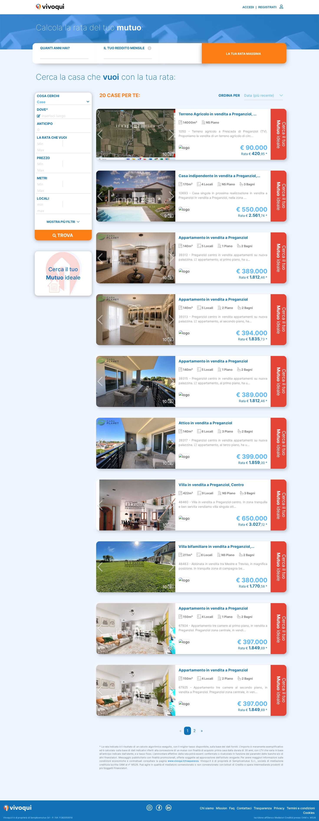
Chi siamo (207, 808)
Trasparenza (263, 808)
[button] (100, 134)
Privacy (279, 808)
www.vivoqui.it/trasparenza (183, 760)
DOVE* (42, 110)
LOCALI (43, 198)
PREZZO (43, 158)
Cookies (309, 812)
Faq (232, 808)
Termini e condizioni (301, 808)
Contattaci (244, 808)
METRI (42, 178)
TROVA (64, 235)
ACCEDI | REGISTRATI (259, 7)
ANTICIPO (45, 124)
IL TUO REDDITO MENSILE (124, 48)
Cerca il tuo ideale (63, 273)
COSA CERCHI (48, 96)
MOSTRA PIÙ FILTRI (61, 222)
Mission (221, 808)
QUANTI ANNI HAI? (55, 48)
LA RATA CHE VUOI (52, 137)
